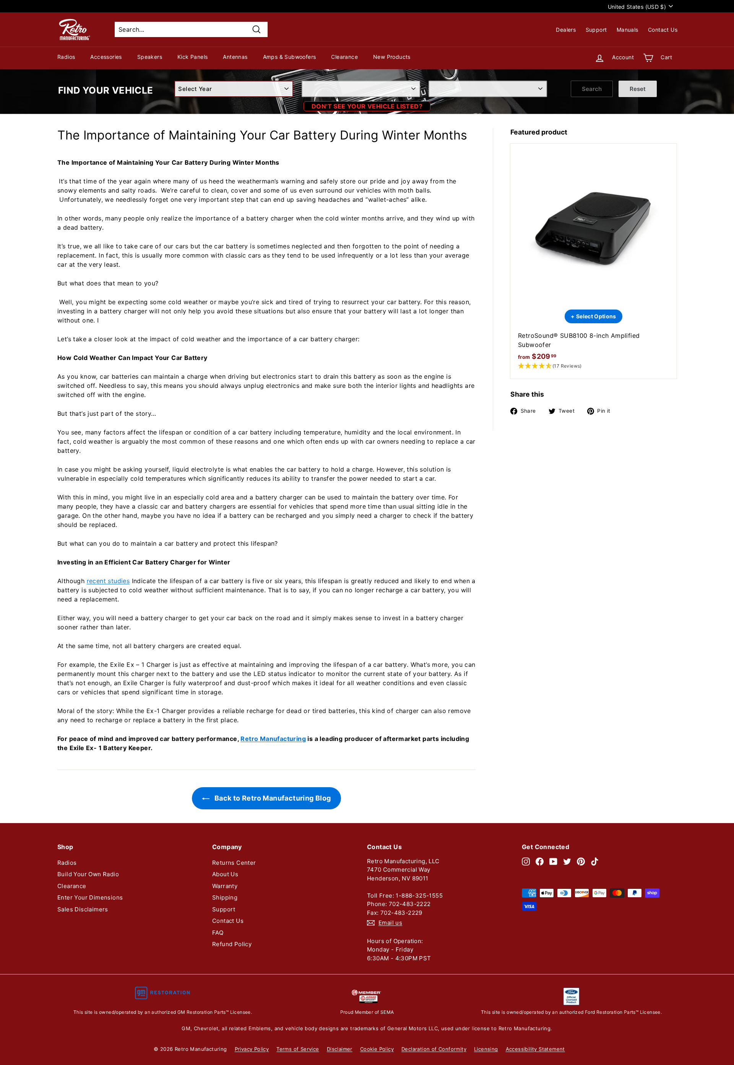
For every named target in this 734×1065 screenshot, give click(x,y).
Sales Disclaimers (82, 909)
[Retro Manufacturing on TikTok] (595, 861)
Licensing (486, 1049)
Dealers (566, 29)
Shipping (224, 897)
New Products (392, 56)
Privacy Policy (252, 1049)
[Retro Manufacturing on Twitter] (567, 861)
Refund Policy (232, 944)
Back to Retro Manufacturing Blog (272, 798)
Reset (638, 88)
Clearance (344, 56)
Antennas (235, 56)
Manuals (627, 29)
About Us (225, 874)
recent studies (108, 581)
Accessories (106, 56)
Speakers (149, 56)
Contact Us (662, 29)
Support (596, 29)
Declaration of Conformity (433, 1049)
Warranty (224, 886)
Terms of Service (297, 1049)
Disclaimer (339, 1049)
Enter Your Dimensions (90, 897)
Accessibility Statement (535, 1049)
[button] (593, 366)
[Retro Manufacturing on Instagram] (526, 861)
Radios (66, 56)
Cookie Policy (377, 1049)
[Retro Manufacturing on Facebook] (540, 861)
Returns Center (234, 862)
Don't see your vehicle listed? (367, 106)
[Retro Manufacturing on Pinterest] (581, 861)
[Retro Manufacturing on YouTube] (553, 861)
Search (592, 88)
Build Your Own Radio (88, 874)
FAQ (217, 932)
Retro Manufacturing (273, 738)
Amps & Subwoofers (289, 56)
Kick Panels (192, 56)
